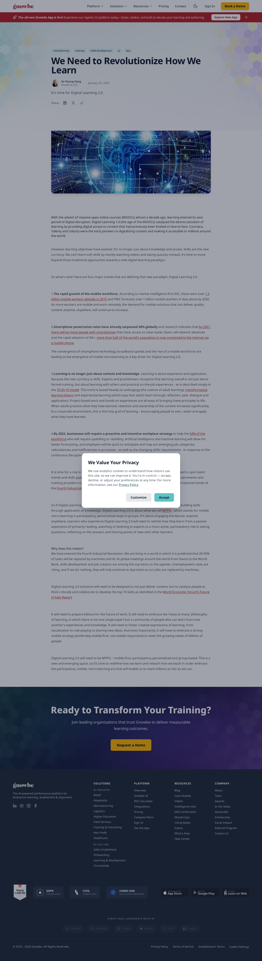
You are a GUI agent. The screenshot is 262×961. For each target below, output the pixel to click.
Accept (164, 497)
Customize (139, 497)
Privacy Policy (128, 485)
